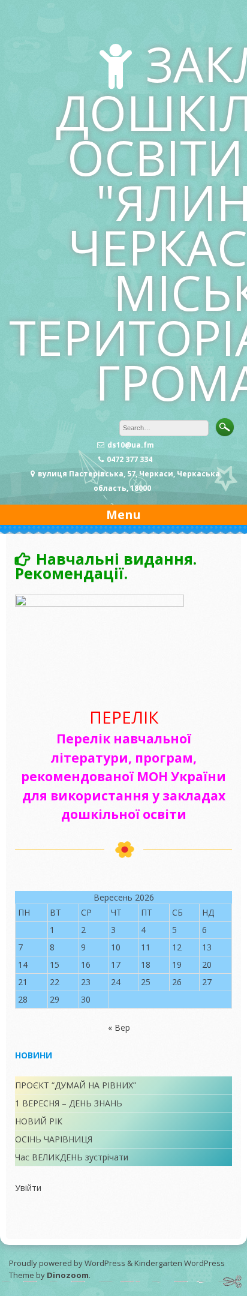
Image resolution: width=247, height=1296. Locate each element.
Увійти (28, 1187)
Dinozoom (68, 1275)
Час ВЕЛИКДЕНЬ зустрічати (71, 1157)
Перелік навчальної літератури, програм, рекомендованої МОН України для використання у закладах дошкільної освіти (123, 776)
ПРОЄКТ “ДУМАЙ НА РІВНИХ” (75, 1085)
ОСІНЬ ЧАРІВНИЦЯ (53, 1139)
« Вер (119, 1027)
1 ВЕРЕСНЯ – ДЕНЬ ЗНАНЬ (68, 1103)
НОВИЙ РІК (38, 1121)
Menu (123, 514)
